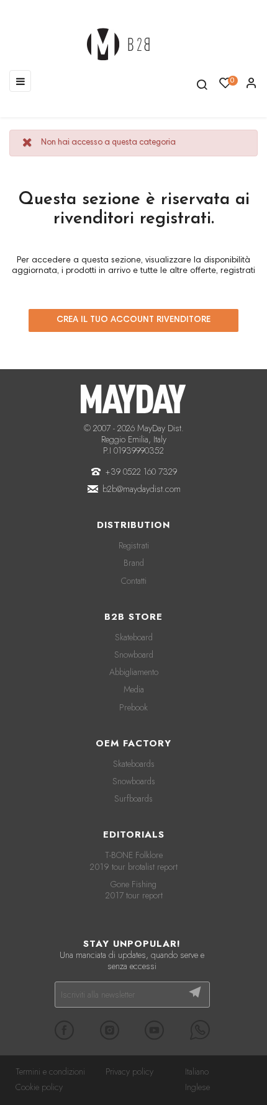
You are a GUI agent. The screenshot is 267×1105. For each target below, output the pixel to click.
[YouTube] (155, 1030)
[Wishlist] (251, 86)
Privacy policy (129, 1071)
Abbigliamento (133, 672)
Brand (134, 563)
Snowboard (133, 654)
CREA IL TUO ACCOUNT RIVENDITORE (133, 320)
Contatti (134, 581)
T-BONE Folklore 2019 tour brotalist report (133, 860)
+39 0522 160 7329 (141, 471)
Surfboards (133, 798)
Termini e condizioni (50, 1071)
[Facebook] (65, 1030)
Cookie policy (39, 1087)
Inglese (197, 1087)
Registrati (134, 545)
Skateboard (134, 637)
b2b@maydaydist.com (141, 488)
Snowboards (133, 781)
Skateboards (134, 764)
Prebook (133, 707)
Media (134, 689)
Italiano (197, 1071)
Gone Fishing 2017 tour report (134, 889)
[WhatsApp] (200, 1030)
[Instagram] (109, 1030)
